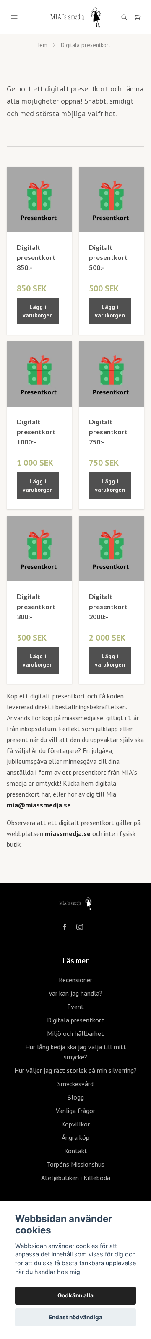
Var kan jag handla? (75, 993)
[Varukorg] (137, 17)
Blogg (75, 1097)
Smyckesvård (75, 1084)
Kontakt (75, 1151)
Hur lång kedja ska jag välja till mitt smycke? (75, 1052)
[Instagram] (79, 927)
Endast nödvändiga (75, 1317)
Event (75, 1006)
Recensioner (75, 980)
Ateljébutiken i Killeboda (75, 1177)
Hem (41, 45)
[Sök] (124, 17)
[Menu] (14, 17)
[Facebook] (64, 927)
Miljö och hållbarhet (75, 1033)
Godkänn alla (75, 1295)
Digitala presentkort (75, 1020)
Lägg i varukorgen (38, 311)
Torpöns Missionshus (75, 1164)
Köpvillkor (75, 1124)
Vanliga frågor (75, 1110)
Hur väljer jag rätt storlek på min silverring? (75, 1070)
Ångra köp (75, 1137)
